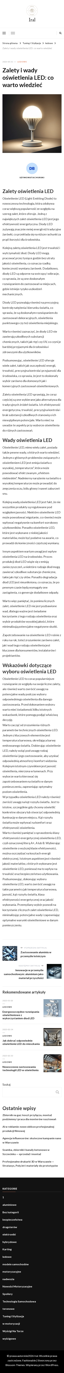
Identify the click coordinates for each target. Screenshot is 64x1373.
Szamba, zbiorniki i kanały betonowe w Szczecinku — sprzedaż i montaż (26, 1152)
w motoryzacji (11, 1323)
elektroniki (9, 1234)
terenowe (8, 1308)
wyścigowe (9, 1338)
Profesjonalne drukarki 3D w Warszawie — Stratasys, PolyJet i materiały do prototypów (30, 1163)
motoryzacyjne (11, 1271)
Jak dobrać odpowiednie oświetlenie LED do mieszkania (21, 1042)
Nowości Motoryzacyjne (17, 1286)
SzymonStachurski (32, 177)
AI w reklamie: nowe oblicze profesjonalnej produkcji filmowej (28, 1128)
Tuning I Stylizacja (13, 1316)
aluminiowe (9, 1204)
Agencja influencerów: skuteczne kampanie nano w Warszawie (31, 1140)
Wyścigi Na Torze (12, 1331)
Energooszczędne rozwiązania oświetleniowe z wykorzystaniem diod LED (20, 1015)
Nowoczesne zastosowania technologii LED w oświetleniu (20, 1068)
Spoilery (7, 1293)
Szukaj (6, 1084)
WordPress (51, 1364)
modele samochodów (15, 1264)
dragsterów (9, 1227)
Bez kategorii (10, 1212)
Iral (32, 19)
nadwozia (8, 1279)
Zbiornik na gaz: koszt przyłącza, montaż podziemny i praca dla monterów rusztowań (29, 1117)
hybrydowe (9, 1241)
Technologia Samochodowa (19, 1301)
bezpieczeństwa (12, 1219)
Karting (7, 1249)
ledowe (22, 61)
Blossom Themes (15, 1364)
